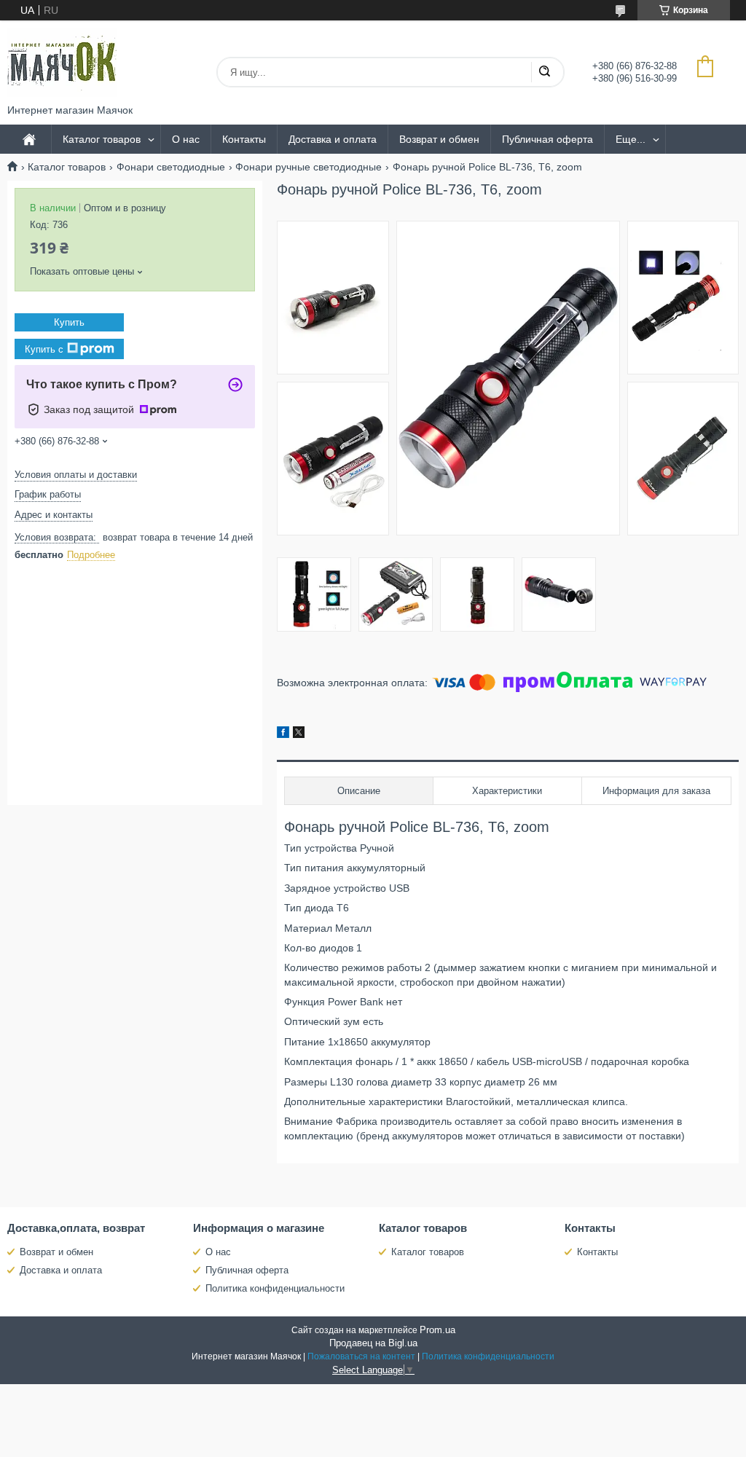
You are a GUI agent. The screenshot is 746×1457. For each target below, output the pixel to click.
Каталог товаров (102, 139)
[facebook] (283, 734)
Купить (69, 322)
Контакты (244, 139)
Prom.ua (437, 1329)
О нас (186, 139)
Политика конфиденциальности (275, 1288)
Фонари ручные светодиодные (308, 167)
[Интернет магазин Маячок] (62, 62)
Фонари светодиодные (171, 167)
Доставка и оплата (332, 139)
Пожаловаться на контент (361, 1356)
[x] (299, 734)
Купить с (44, 349)
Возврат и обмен (439, 139)
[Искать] (544, 72)
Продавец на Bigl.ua (373, 1343)
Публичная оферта (547, 139)
